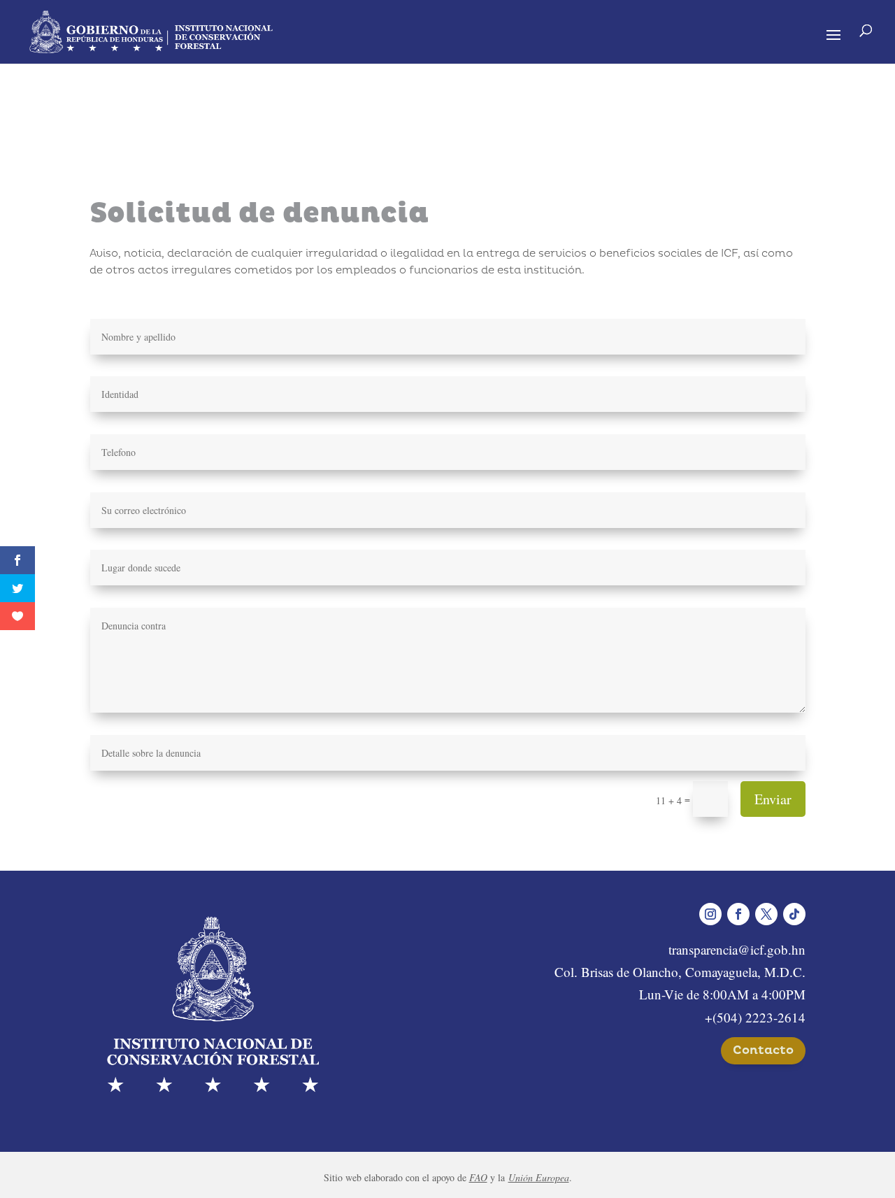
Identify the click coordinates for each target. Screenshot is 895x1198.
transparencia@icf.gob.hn (737, 949)
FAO (478, 1177)
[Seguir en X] (766, 914)
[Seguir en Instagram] (710, 914)
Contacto (763, 1050)
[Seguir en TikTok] (794, 914)
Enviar (773, 799)
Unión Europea (538, 1177)
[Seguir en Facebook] (738, 914)
